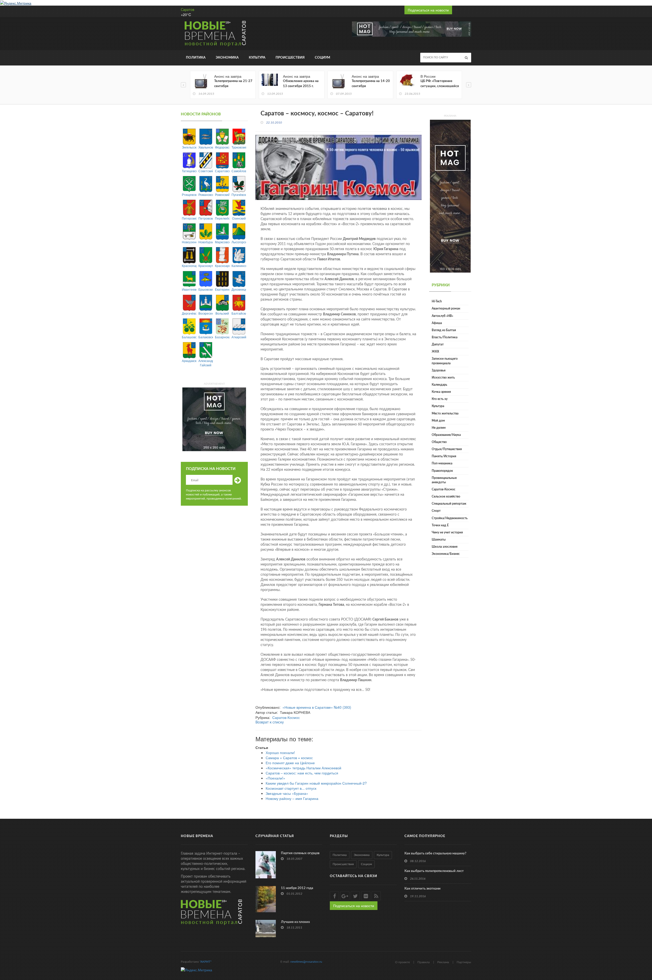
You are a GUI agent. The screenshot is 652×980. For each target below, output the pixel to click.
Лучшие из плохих (295, 922)
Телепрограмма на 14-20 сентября (371, 83)
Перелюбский (222, 218)
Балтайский (239, 313)
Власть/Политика (444, 337)
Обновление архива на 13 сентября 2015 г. (301, 83)
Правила (423, 962)
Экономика (227, 57)
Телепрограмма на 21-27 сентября (233, 83)
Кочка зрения (441, 391)
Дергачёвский (189, 313)
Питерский (189, 218)
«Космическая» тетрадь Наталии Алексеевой (303, 767)
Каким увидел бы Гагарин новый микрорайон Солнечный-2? (316, 783)
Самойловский (239, 171)
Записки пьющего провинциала (445, 361)
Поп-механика (442, 463)
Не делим (439, 427)
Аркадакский (189, 360)
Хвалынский (205, 147)
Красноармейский (222, 265)
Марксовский (222, 242)
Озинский (239, 218)
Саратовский (222, 171)
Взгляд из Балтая (444, 330)
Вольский (222, 313)
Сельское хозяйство (446, 496)
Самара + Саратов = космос (289, 757)
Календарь (439, 384)
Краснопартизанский (189, 265)
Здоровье (438, 370)
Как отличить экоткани (422, 888)
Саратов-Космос (286, 717)
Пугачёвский (239, 194)
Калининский (239, 265)
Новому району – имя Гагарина (292, 798)
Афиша (437, 323)
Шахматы (439, 539)
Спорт (436, 510)
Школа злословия (444, 546)
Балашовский (189, 337)
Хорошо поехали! (280, 752)
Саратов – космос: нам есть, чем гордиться (302, 772)
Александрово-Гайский (205, 362)
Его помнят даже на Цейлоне (290, 762)
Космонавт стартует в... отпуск (291, 788)
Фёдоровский (222, 147)
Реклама (443, 962)
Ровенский (222, 194)
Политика (196, 57)
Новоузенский (189, 242)
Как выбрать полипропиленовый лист (434, 871)
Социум (322, 57)
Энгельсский (189, 147)
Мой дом (438, 420)
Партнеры (464, 962)
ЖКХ (435, 351)
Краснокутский (205, 265)
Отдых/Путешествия (447, 449)
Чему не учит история (447, 532)
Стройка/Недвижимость (450, 518)
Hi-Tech (437, 301)
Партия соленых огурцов (300, 853)
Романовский (205, 194)
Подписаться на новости (428, 9)
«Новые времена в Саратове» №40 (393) (316, 707)
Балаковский (205, 337)
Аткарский (239, 337)
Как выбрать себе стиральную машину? (435, 853)
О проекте (402, 962)
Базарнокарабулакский (222, 337)
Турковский (239, 147)
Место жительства (445, 413)
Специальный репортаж (449, 503)
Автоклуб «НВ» (442, 315)
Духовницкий (239, 289)
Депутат (438, 344)
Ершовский (205, 289)
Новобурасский (205, 242)
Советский (205, 171)
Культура (257, 57)
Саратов (187, 10)
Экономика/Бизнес (446, 553)
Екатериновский (222, 289)
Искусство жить (443, 377)
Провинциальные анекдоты (444, 480)
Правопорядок (442, 470)
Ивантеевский (189, 289)
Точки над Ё (440, 525)
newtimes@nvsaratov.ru (306, 961)
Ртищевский (189, 194)
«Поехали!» (275, 778)
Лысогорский (239, 242)
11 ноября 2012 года (297, 888)
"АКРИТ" (205, 961)
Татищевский (189, 171)
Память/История (444, 456)
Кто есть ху (439, 398)
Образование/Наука (446, 434)
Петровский (205, 218)
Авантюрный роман (446, 308)
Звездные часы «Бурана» (287, 793)
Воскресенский (205, 313)
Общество (439, 442)
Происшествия (290, 57)
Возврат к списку (269, 722)
